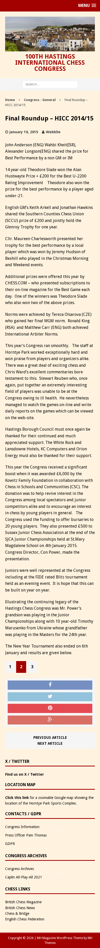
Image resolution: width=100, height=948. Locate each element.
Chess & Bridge (17, 913)
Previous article (50, 737)
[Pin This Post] (50, 708)
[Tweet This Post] (50, 696)
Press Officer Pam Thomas (26, 835)
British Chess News (20, 908)
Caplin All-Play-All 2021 (23, 877)
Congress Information (22, 827)
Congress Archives (19, 869)
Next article (50, 743)
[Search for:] (50, 84)
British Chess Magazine (23, 902)
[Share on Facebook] (50, 685)
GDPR (10, 844)
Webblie (53, 132)
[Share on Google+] (50, 720)
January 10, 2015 (23, 132)
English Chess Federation (24, 919)
